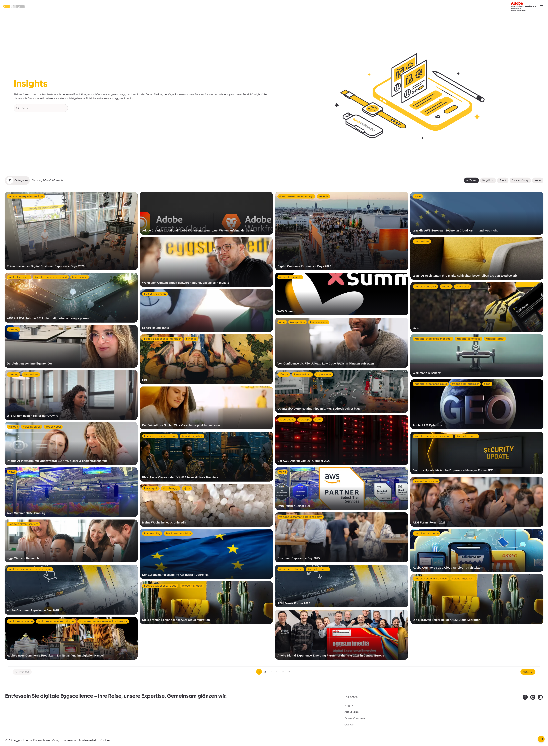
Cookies (105, 740)
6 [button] (289, 671)
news (537, 180)
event (502, 180)
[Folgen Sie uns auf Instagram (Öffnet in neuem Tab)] (532, 698)
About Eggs (351, 711)
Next (525, 671)
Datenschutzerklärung (46, 740)
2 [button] (265, 671)
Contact (349, 724)
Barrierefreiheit (88, 740)
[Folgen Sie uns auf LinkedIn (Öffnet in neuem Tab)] (540, 698)
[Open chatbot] (541, 739)
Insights (348, 705)
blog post (487, 180)
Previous (24, 671)
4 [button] (277, 671)
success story (520, 180)
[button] (541, 6)
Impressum (69, 740)
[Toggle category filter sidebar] (9, 180)
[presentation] (525, 697)
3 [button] (271, 671)
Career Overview (354, 718)
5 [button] (283, 671)
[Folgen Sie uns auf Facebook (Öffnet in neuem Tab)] (525, 698)
